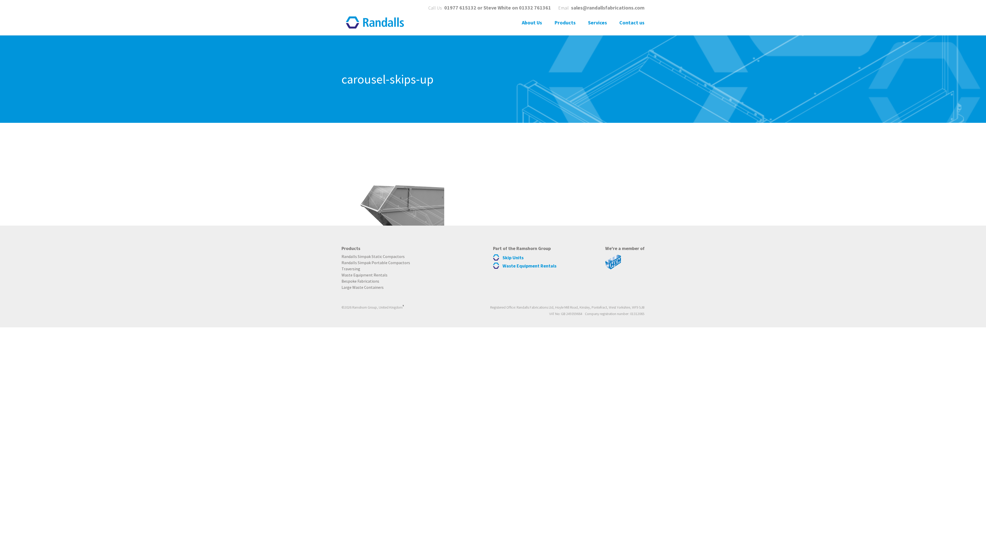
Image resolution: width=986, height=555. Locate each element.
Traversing (351, 268)
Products (565, 22)
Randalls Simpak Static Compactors (373, 256)
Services (597, 22)
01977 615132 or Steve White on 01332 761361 (497, 7)
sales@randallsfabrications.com (607, 7)
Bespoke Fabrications (360, 281)
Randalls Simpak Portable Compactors (376, 262)
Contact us (631, 22)
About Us (532, 22)
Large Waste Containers (363, 287)
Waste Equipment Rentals (364, 275)
